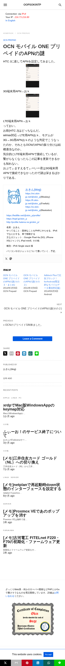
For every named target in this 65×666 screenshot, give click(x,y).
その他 (6, 424)
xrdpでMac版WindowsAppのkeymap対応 (29, 407)
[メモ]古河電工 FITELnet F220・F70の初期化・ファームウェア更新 (31, 542)
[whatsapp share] (30, 353)
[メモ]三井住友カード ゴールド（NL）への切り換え (30, 460)
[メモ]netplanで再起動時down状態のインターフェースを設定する (32, 487)
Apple (6, 398)
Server (15, 477)
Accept (48, 654)
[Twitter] (6, 258)
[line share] (37, 353)
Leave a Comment (32, 338)
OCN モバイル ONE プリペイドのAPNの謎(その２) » (33, 310)
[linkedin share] (24, 353)
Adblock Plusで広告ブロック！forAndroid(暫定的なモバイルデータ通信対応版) (52, 281)
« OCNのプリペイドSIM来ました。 (23, 324)
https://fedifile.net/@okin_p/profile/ (23, 215)
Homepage (8, 33)
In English (10, 20)
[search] (60, 5)
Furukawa (8, 530)
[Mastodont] (10, 258)
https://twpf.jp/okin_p (16, 218)
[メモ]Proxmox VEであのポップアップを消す (31, 513)
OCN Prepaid (23, 33)
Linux (14, 398)
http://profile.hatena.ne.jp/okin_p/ (22, 222)
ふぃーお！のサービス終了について (32, 434)
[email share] (11, 353)
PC (20, 398)
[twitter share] (5, 353)
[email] (16, 663)
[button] (32, 76)
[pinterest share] (18, 353)
